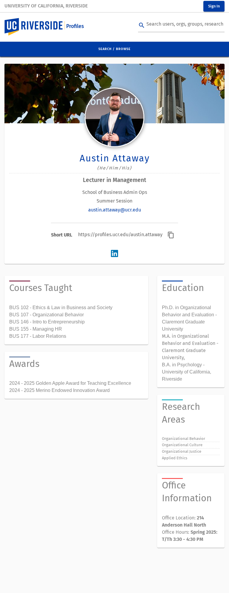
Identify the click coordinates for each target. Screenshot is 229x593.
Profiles (75, 26)
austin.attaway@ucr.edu (114, 210)
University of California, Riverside (46, 6)
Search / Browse (114, 49)
